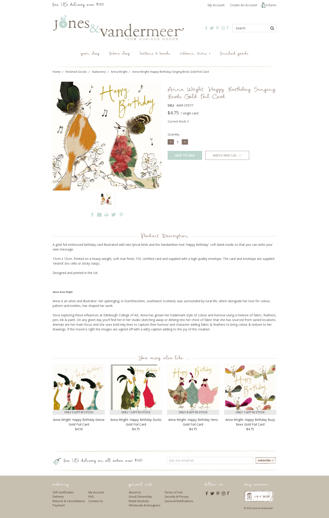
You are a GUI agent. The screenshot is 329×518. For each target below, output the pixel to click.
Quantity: (174, 134)
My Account (216, 5)
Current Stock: (178, 121)
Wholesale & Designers (144, 505)
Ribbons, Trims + (195, 54)
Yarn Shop (90, 54)
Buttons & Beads (155, 54)
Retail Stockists (139, 501)
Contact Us (95, 501)
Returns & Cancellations (69, 501)
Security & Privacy (176, 496)
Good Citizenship (140, 496)
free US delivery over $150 (78, 5)
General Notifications (178, 501)
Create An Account (243, 5)
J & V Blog (259, 496)
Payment (59, 505)
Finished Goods (234, 54)
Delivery (58, 496)
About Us (135, 492)
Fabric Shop (119, 54)
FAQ (91, 496)
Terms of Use (173, 492)
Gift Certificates (63, 492)
